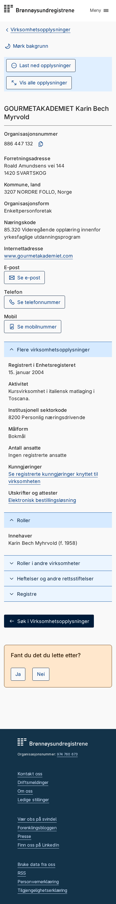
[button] (99, 10)
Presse (24, 836)
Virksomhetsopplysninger (40, 29)
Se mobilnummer (37, 327)
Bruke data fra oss (36, 864)
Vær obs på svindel (37, 819)
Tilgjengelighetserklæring (42, 890)
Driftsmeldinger (33, 782)
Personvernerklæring (38, 881)
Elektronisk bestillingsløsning (42, 500)
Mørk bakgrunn (30, 46)
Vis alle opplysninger (43, 82)
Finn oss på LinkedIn (38, 845)
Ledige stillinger (33, 799)
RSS (22, 873)
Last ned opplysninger (45, 65)
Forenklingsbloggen (37, 827)
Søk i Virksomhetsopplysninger (53, 621)
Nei (41, 674)
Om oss (25, 791)
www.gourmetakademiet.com (38, 256)
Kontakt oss (30, 773)
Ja (18, 674)
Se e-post (28, 277)
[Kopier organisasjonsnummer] (40, 144)
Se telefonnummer (38, 302)
